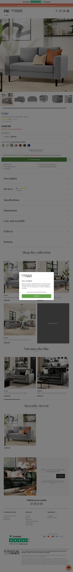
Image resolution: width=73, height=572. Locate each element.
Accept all (36, 296)
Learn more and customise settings (36, 292)
